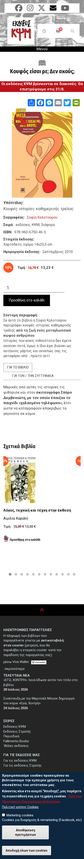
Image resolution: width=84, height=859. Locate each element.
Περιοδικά (11, 736)
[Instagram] (30, 9)
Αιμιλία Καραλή (15, 518)
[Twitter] (41, 9)
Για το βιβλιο (18, 367)
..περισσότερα (13, 669)
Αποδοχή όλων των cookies (26, 850)
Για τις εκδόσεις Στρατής (22, 765)
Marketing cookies (19, 815)
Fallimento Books (16, 741)
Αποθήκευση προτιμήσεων (25, 832)
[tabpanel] (42, 412)
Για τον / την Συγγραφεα (33, 376)
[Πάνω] (42, 610)
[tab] (17, 367)
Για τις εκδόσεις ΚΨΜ (20, 761)
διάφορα (48, 225)
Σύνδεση (44, 31)
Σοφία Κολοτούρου (42, 217)
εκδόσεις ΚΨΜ (27, 225)
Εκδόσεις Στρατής (17, 731)
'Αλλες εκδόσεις (16, 746)
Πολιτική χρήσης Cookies (20, 807)
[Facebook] (18, 9)
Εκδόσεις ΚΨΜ (14, 727)
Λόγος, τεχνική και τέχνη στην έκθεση (37, 510)
